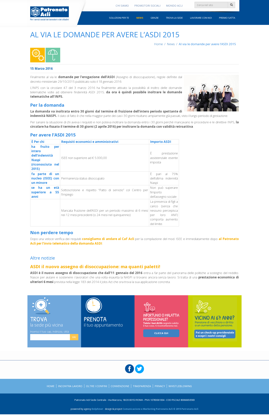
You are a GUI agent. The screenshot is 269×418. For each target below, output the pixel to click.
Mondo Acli (174, 5)
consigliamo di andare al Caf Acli (108, 239)
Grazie (155, 17)
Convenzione (120, 386)
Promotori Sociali (147, 5)
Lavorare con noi (201, 17)
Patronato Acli (49, 13)
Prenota (103, 320)
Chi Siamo (122, 5)
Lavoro (37, 55)
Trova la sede (174, 17)
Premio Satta (227, 17)
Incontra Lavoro (70, 386)
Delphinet (97, 408)
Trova (46, 320)
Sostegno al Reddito (53, 55)
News (139, 17)
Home (158, 44)
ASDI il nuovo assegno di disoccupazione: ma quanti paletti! (95, 266)
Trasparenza (142, 386)
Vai (74, 337)
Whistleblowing (180, 386)
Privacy (160, 386)
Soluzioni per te (119, 17)
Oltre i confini (96, 386)
